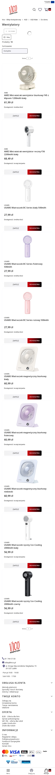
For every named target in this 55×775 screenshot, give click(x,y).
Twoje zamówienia (10, 705)
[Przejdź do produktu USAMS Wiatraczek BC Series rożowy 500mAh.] (27, 303)
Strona (24, 58)
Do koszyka (35, 116)
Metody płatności (9, 687)
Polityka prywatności (10, 739)
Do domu (44, 20)
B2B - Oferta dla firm (11, 716)
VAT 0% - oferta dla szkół (12, 721)
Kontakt (5, 743)
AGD (25, 20)
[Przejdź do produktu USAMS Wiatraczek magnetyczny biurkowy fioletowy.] (27, 415)
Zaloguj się (6, 700)
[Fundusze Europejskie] (49, 3)
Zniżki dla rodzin (8, 725)
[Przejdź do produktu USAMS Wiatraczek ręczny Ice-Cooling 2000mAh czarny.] (27, 584)
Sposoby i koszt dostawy (12, 689)
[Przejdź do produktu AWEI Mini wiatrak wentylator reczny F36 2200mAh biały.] (27, 134)
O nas (4, 734)
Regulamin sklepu (9, 737)
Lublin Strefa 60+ (9, 723)
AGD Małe (34, 20)
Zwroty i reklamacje (10, 692)
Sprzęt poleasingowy (10, 719)
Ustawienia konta (9, 703)
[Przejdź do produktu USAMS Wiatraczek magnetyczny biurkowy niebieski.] (27, 471)
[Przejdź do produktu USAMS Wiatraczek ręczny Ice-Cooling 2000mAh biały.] (27, 527)
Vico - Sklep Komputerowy (11, 20)
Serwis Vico (6, 746)
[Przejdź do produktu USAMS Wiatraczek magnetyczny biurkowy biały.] (27, 359)
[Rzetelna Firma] (18, 763)
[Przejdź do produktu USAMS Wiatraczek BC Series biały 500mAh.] (27, 190)
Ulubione (5, 707)
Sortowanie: (7, 46)
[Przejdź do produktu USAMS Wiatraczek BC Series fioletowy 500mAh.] (27, 246)
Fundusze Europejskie (11, 741)
